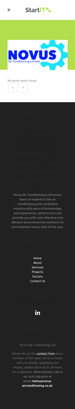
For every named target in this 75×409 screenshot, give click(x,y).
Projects (37, 272)
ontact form (46, 353)
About (37, 262)
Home (37, 258)
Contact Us (37, 281)
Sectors (37, 276)
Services (37, 267)
